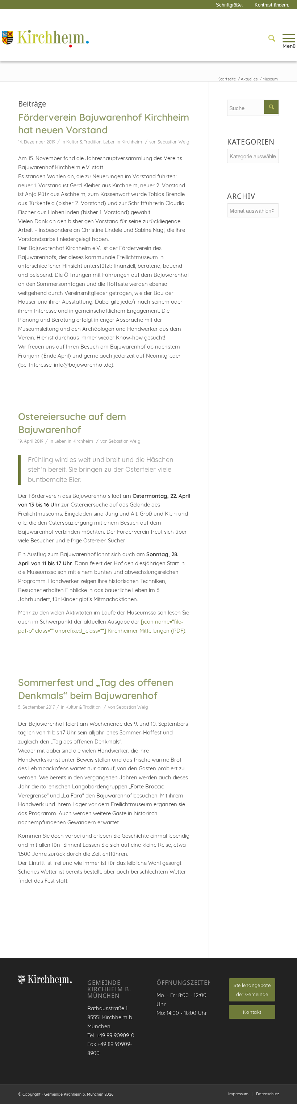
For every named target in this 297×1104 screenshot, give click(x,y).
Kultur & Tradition (83, 142)
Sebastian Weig (173, 142)
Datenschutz (267, 1093)
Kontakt (252, 1012)
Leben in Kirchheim (122, 142)
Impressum (238, 1093)
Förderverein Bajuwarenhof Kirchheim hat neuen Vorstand (103, 123)
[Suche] (268, 38)
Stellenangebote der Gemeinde (252, 989)
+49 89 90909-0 (115, 1035)
